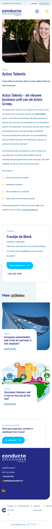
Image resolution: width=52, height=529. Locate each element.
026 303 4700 (15, 273)
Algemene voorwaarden (37, 508)
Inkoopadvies (45, 4)
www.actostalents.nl (30, 210)
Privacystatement (23, 506)
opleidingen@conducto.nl (13, 481)
